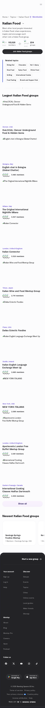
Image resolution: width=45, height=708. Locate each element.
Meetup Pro (8, 633)
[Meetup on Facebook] (6, 663)
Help (5, 587)
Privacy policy (29, 690)
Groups (26, 577)
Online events (28, 598)
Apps (5, 644)
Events (26, 582)
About (5, 623)
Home (5, 17)
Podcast (6, 649)
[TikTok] (36, 663)
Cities (25, 593)
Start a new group (30, 559)
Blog (5, 628)
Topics (13, 17)
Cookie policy (32, 694)
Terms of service (16, 690)
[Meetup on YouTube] (21, 663)
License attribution (19, 698)
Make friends (28, 608)
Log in (5, 582)
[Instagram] (29, 663)
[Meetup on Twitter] (13, 663)
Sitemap (26, 614)
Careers (6, 638)
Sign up (6, 577)
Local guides (28, 603)
